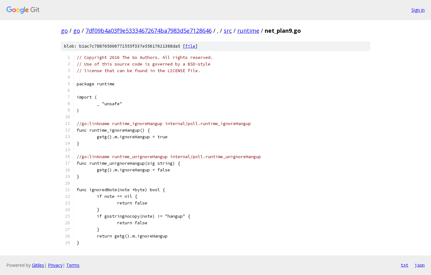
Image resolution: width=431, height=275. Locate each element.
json (420, 265)
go (64, 30)
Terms (73, 265)
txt (404, 265)
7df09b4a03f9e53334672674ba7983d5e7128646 (149, 30)
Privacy (55, 265)
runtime (248, 30)
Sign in (418, 10)
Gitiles (38, 265)
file (190, 46)
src (228, 30)
